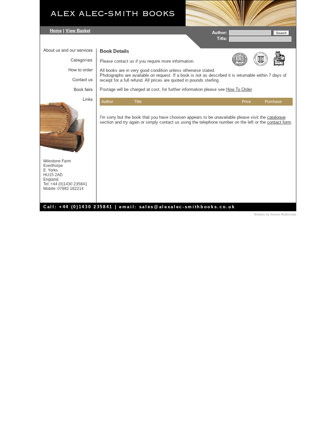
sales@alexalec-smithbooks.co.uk (187, 206)
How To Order (239, 89)
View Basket (78, 30)
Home (56, 30)
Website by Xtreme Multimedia (275, 214)
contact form (279, 122)
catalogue (276, 117)
